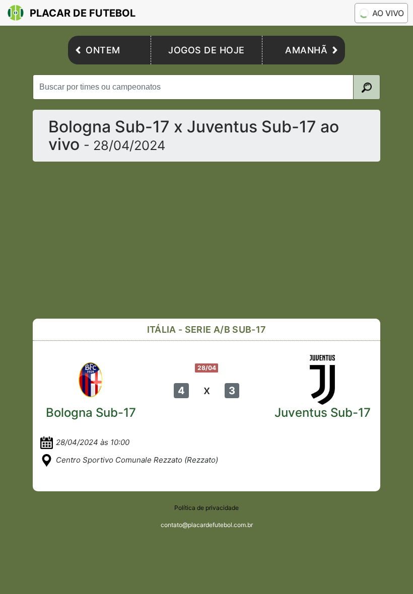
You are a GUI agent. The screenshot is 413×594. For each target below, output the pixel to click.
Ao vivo (388, 13)
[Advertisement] (206, 240)
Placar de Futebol (82, 13)
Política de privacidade (206, 507)
